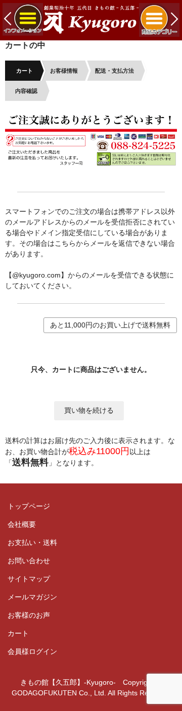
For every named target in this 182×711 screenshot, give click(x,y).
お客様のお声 (29, 615)
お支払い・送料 (32, 542)
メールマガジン (32, 597)
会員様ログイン (32, 651)
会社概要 (22, 524)
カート (18, 633)
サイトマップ (29, 579)
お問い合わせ (29, 561)
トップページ (29, 506)
